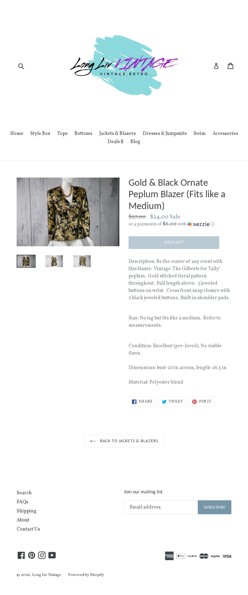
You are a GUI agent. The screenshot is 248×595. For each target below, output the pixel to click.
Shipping (27, 511)
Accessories (225, 133)
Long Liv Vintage (46, 575)
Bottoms (83, 133)
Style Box (40, 133)
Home (16, 133)
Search (24, 493)
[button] (180, 224)
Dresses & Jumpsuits (165, 133)
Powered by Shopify (86, 575)
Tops (62, 133)
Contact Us (28, 529)
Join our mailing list (143, 492)
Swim (200, 133)
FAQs (22, 502)
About (23, 520)
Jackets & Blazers (117, 133)
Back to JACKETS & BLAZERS (128, 441)
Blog (135, 142)
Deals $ (115, 142)
